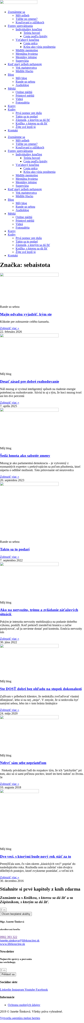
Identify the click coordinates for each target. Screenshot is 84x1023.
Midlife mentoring (27, 50)
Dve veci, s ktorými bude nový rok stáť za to (35, 856)
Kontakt (13, 130)
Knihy (12, 109)
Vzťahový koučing (27, 39)
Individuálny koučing (29, 29)
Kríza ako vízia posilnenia (39, 46)
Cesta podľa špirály (35, 36)
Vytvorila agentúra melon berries (20, 1018)
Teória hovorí (31, 32)
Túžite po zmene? (27, 19)
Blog (11, 74)
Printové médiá (25, 95)
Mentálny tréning (26, 57)
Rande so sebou (25, 81)
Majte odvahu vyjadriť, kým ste (26, 314)
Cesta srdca (30, 43)
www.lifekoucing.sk (12, 944)
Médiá (12, 88)
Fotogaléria (22, 102)
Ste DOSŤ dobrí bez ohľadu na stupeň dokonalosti (41, 689)
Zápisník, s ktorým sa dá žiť (33, 120)
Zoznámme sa (16, 12)
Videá (19, 99)
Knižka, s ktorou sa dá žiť (31, 123)
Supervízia (22, 60)
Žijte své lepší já (26, 127)
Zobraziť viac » (9, 328)
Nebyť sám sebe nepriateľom (23, 763)
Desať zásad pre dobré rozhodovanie (29, 381)
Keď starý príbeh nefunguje (25, 64)
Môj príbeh (22, 15)
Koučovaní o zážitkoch (30, 22)
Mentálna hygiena (27, 53)
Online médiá (24, 92)
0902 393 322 (8, 937)
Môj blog (21, 78)
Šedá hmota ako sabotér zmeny (25, 456)
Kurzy (12, 106)
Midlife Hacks (24, 71)
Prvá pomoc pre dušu (29, 113)
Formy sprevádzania (20, 25)
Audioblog (22, 85)
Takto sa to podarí (27, 116)
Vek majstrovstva (26, 67)
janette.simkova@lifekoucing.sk (19, 940)
